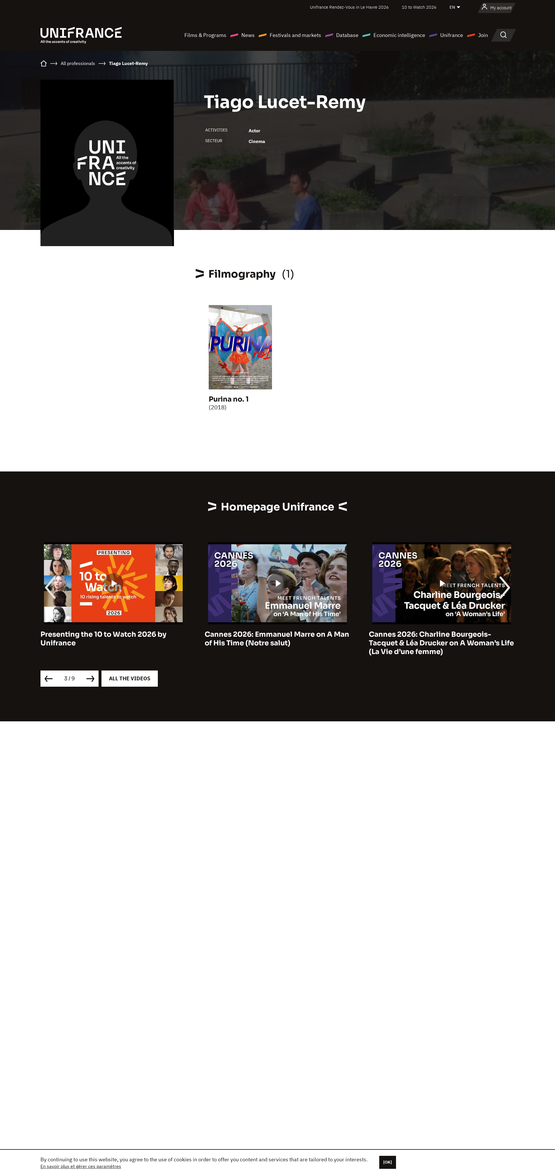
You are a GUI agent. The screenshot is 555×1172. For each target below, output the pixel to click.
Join (483, 35)
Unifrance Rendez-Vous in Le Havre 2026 (349, 7)
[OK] (387, 1162)
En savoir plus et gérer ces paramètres (80, 1166)
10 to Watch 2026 (419, 7)
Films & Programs (205, 35)
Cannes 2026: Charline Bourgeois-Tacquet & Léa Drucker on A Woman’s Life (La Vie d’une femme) (277, 643)
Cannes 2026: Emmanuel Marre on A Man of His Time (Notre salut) (112, 638)
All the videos (129, 678)
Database (347, 35)
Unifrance (451, 35)
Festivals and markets (295, 35)
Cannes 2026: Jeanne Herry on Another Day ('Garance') (438, 638)
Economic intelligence (399, 35)
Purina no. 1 (229, 399)
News (248, 35)
